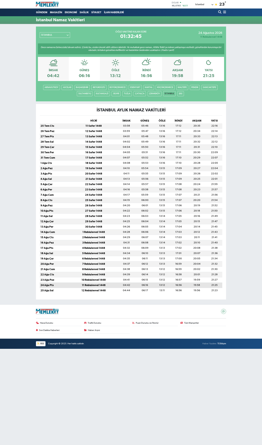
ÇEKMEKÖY (154, 93)
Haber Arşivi (94, 330)
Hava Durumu (46, 323)
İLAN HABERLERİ (114, 12)
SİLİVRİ (116, 93)
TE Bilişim (221, 343)
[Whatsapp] (223, 311)
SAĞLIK (84, 12)
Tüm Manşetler (191, 323)
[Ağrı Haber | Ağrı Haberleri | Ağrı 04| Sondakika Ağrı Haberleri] (47, 4)
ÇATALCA (139, 93)
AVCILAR (67, 87)
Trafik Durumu (94, 323)
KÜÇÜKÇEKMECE (165, 87)
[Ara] (220, 12)
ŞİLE (180, 93)
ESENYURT (135, 87)
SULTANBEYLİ (84, 93)
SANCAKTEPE (209, 87)
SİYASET (96, 12)
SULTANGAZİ (102, 93)
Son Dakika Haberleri (49, 330)
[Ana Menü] (224, 12)
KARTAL (149, 87)
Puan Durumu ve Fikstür (147, 323)
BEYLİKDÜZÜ (99, 87)
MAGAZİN (56, 12)
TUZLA (127, 93)
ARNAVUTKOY (51, 87)
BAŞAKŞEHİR (82, 87)
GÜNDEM (41, 12)
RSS (42, 343)
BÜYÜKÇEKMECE (118, 87)
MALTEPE (182, 87)
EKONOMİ (71, 12)
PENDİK (194, 87)
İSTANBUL (169, 93)
